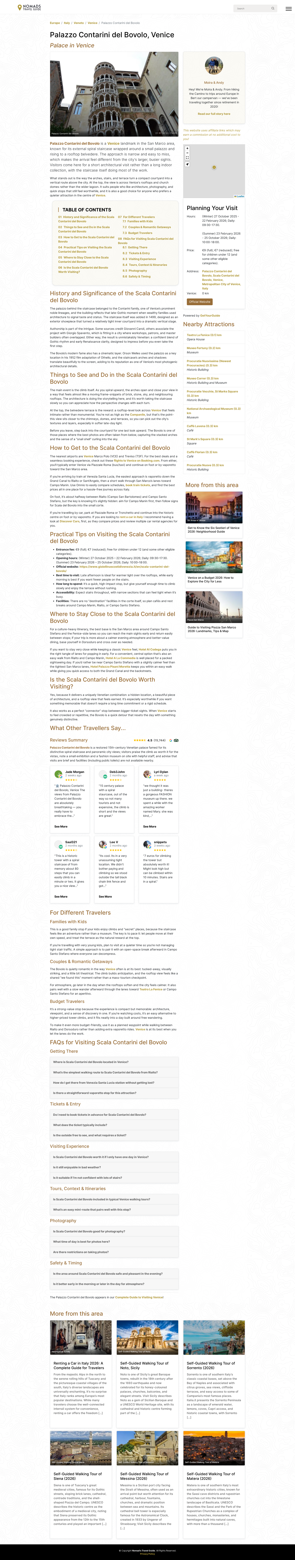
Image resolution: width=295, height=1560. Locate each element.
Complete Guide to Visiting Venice (139, 1297)
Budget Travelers (140, 233)
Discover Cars (69, 521)
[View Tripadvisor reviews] (176, 740)
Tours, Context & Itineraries (148, 265)
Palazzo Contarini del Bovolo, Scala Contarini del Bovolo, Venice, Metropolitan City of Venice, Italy (221, 280)
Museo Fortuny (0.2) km (203, 348)
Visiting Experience (142, 259)
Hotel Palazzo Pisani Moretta (110, 666)
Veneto (79, 23)
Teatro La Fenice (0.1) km (204, 335)
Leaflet (240, 196)
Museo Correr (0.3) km (203, 378)
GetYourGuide (210, 315)
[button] (60, 826)
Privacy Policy (147, 1553)
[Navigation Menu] (289, 9)
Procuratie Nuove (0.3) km (205, 465)
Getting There (137, 247)
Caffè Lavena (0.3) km (202, 426)
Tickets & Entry (139, 253)
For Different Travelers (139, 217)
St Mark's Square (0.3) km (205, 439)
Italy (67, 23)
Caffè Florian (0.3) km (202, 452)
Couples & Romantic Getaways (149, 227)
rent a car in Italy (131, 517)
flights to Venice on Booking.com (136, 460)
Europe (55, 23)
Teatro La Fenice (151, 989)
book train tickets (138, 485)
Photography (138, 270)
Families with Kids (140, 221)
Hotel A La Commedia (121, 658)
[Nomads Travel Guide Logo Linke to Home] (29, 8)
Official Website (199, 302)
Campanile (137, 414)
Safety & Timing (140, 276)
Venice (92, 23)
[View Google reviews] (170, 740)
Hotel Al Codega (150, 649)
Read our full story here (214, 114)
